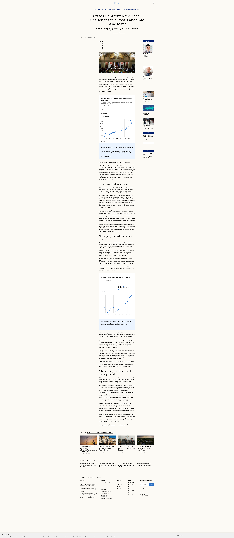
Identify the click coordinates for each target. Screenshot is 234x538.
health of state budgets (127, 205)
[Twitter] (102, 41)
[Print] (102, 49)
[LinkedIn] (102, 43)
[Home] (90, 477)
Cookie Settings (180, 535)
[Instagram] (142, 495)
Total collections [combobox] (104, 113)
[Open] (111, 287)
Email (140, 482)
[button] (126, 287)
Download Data (103, 141)
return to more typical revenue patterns (122, 213)
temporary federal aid (123, 198)
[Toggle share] (153, 39)
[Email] (102, 47)
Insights (119, 480)
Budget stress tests (103, 379)
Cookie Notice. (118, 536)
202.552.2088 (146, 157)
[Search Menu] (153, 3)
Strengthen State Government (100, 432)
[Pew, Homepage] (117, 3)
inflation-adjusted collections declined (125, 167)
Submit (151, 484)
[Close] (232, 535)
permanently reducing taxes (105, 216)
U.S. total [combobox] (102, 109)
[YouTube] (148, 495)
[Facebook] (102, 45)
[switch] (129, 287)
